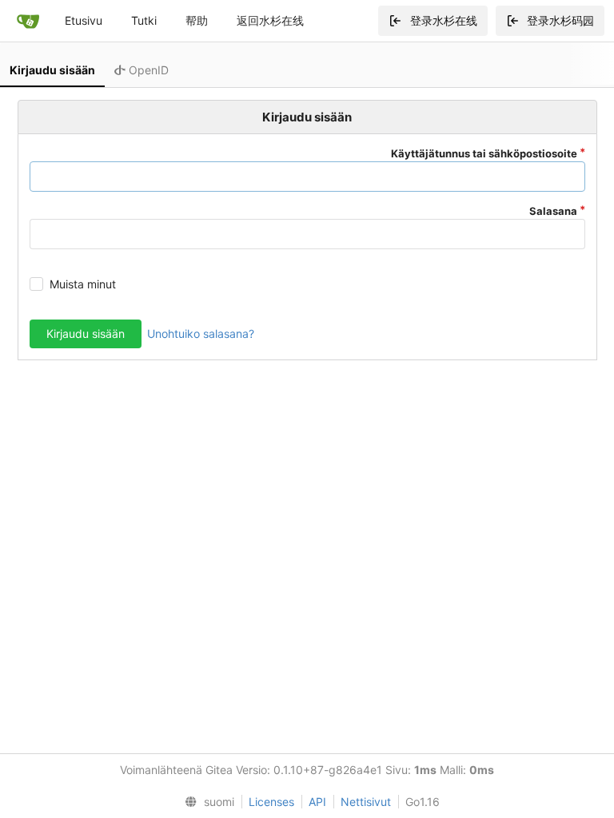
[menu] (206, 802)
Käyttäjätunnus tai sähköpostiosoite (484, 153)
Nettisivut (366, 801)
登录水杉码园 (560, 20)
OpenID (147, 70)
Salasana (553, 210)
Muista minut (83, 284)
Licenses (271, 801)
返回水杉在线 (270, 20)
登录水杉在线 (443, 20)
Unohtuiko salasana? (200, 333)
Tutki (144, 20)
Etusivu (83, 20)
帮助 (196, 20)
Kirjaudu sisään (52, 70)
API (317, 801)
